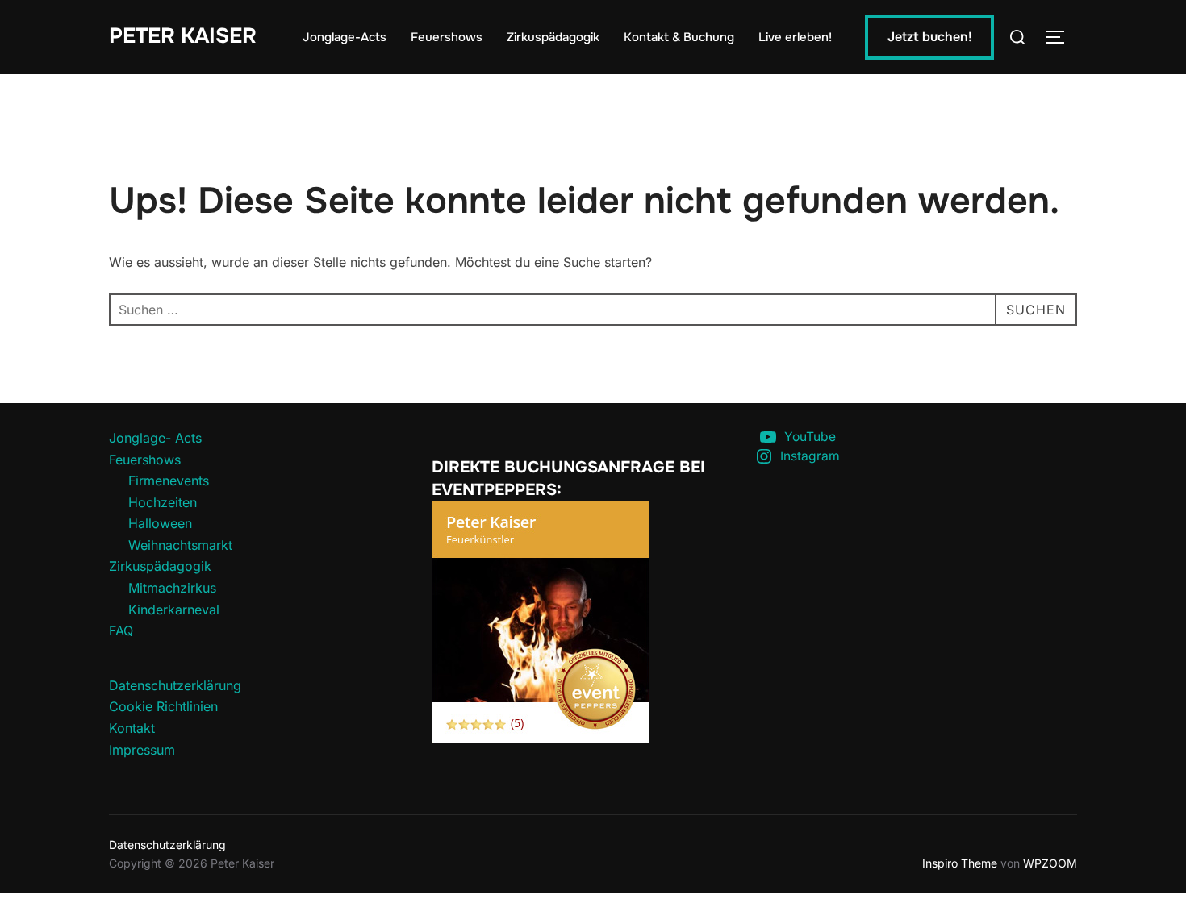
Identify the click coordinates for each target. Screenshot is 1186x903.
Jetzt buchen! (929, 36)
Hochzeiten (162, 502)
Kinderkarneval (173, 609)
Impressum (142, 750)
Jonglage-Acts (344, 37)
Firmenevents (168, 480)
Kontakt (132, 728)
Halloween (160, 523)
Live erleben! (795, 37)
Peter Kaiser (183, 36)
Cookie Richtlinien (163, 706)
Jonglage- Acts (155, 438)
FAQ (121, 630)
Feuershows (446, 37)
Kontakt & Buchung (679, 37)
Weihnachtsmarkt (180, 545)
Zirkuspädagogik (553, 37)
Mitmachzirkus (172, 588)
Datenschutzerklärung (175, 685)
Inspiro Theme (959, 863)
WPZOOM (1050, 863)
